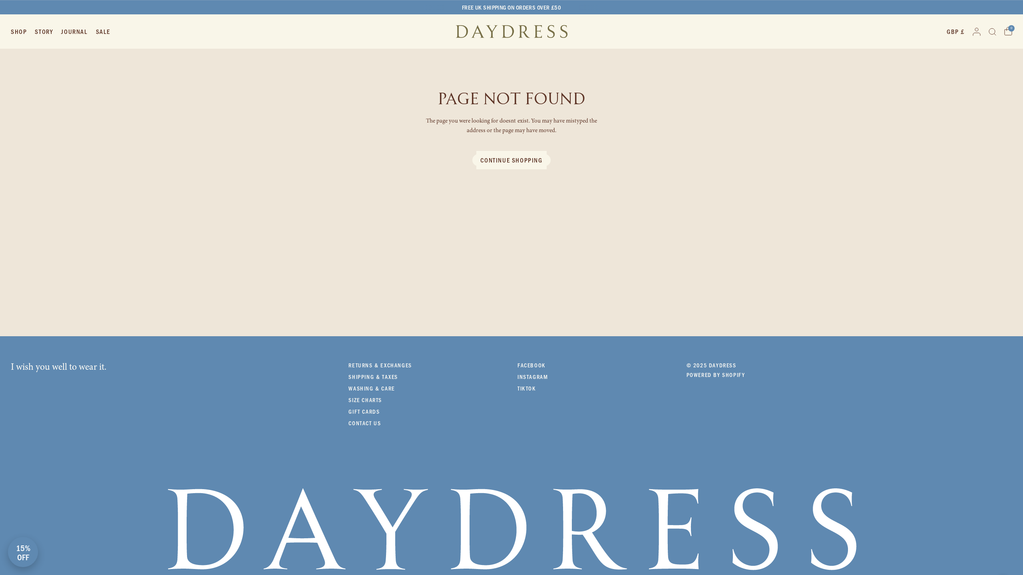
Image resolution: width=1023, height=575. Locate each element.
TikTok (526, 388)
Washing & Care (371, 388)
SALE (103, 31)
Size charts (365, 400)
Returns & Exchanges (380, 365)
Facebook (531, 365)
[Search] (992, 31)
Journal (74, 31)
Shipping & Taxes (373, 377)
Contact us (364, 423)
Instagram (532, 377)
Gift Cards (364, 411)
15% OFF (23, 552)
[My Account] (977, 31)
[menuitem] (21, 31)
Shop (19, 31)
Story (44, 31)
